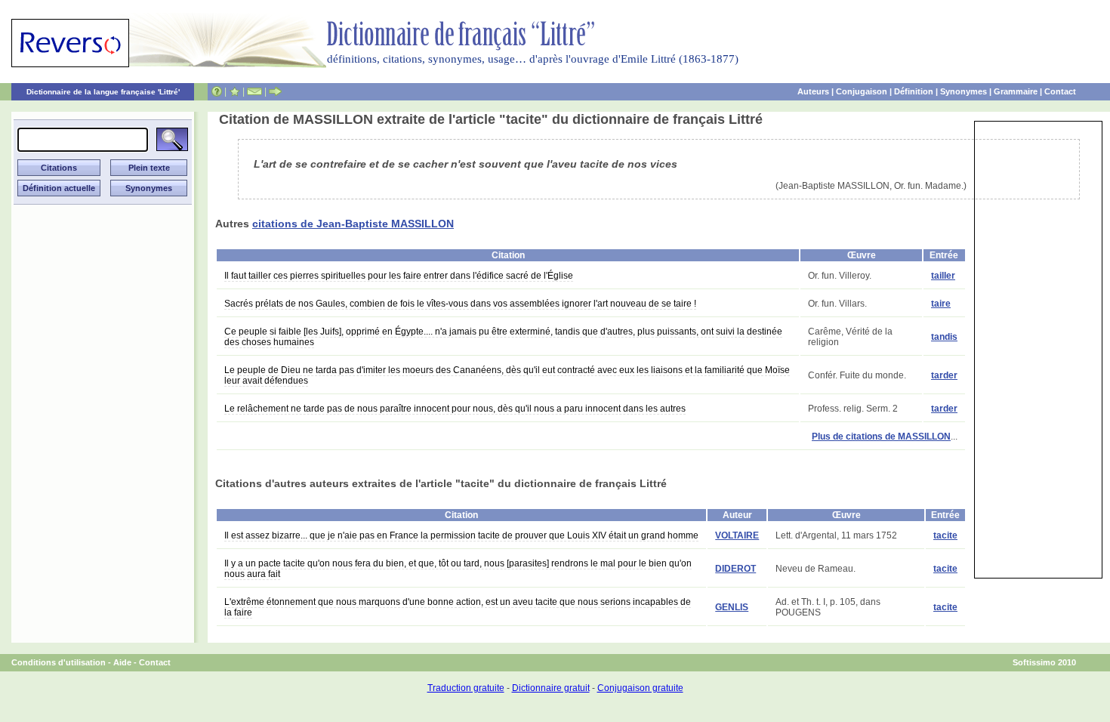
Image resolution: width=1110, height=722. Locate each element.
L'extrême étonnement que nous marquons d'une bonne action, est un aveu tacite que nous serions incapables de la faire (457, 607)
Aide (122, 662)
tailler (943, 275)
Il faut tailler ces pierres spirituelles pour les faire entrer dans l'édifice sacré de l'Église (398, 275)
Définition (913, 91)
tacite (945, 535)
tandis (944, 337)
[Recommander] (275, 91)
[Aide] (216, 91)
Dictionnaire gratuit (551, 688)
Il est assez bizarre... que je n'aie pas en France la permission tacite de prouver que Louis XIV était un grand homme (461, 535)
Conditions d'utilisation (58, 662)
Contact (1060, 91)
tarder (944, 375)
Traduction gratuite (465, 688)
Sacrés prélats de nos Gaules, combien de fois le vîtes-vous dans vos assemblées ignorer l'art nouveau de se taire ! (460, 303)
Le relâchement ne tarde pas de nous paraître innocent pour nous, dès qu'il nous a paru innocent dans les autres (455, 408)
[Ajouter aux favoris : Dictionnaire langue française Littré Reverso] (234, 91)
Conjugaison (861, 91)
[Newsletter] (254, 91)
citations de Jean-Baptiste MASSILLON (353, 224)
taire (941, 303)
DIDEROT (735, 568)
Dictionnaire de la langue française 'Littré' (103, 92)
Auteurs (813, 91)
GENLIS (731, 607)
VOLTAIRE (737, 535)
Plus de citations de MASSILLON (881, 436)
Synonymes (963, 91)
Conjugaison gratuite (640, 688)
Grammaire (1016, 91)
